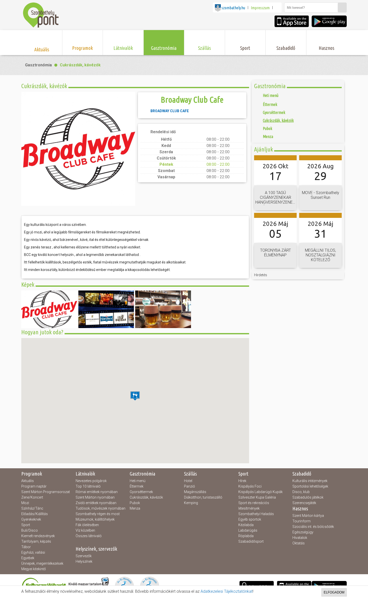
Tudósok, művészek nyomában (100, 508)
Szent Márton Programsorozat (45, 492)
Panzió (189, 486)
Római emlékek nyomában (97, 492)
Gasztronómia (38, 65)
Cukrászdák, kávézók (80, 65)
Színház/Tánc (32, 508)
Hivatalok (299, 538)
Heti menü (137, 481)
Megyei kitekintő (33, 569)
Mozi (25, 503)
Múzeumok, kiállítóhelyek (95, 519)
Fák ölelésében (87, 525)
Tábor (26, 547)
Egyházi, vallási (33, 552)
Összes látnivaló (89, 536)
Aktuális (27, 481)
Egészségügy (302, 532)
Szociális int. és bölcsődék (313, 527)
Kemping (191, 503)
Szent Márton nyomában (95, 497)
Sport (25, 525)
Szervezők (84, 556)
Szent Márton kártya (308, 516)
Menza (135, 508)
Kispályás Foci (250, 486)
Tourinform (301, 521)
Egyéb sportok (249, 519)
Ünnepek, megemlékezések (42, 563)
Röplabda (246, 536)
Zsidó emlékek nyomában (96, 503)
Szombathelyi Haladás (256, 514)
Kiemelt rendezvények (38, 536)
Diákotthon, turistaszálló (203, 497)
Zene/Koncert (32, 497)
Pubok (135, 503)
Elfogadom (334, 592)
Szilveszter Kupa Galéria (257, 497)
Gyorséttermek (141, 492)
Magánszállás (195, 492)
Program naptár (34, 486)
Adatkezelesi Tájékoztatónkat (227, 591)
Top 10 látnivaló (88, 486)
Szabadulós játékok (307, 497)
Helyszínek (84, 561)
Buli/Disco (29, 530)
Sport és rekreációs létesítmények (253, 505)
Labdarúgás (247, 530)
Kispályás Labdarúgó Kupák (260, 492)
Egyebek (27, 558)
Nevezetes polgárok (91, 481)
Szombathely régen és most (98, 514)
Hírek (242, 481)
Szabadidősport (251, 541)
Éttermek (136, 486)
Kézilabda (246, 525)
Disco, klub (301, 492)
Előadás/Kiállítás (34, 514)
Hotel (188, 481)
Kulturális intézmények (309, 481)
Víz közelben (85, 530)
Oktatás (298, 543)
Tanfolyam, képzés (36, 541)
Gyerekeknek (31, 519)
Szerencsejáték (304, 503)
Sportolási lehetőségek (310, 486)
